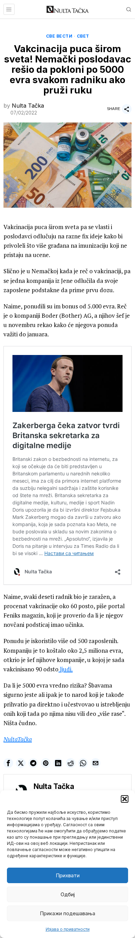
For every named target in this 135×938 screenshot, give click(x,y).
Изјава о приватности (68, 929)
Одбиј (68, 894)
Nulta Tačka (28, 105)
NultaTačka (17, 739)
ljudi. (65, 669)
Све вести (59, 36)
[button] (124, 799)
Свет (83, 36)
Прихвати (68, 875)
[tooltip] (8, 763)
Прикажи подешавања (67, 913)
